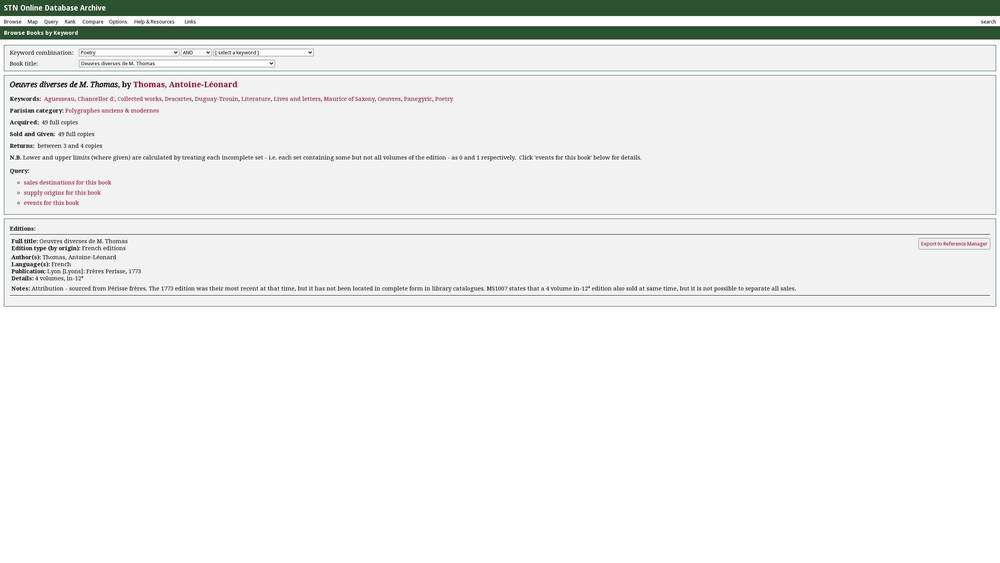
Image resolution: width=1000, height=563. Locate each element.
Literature (256, 98)
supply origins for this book (62, 192)
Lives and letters (297, 98)
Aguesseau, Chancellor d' (79, 98)
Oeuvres (389, 98)
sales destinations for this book (67, 182)
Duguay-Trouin (216, 98)
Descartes (178, 98)
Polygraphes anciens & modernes (112, 110)
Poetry (444, 98)
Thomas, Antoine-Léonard (185, 84)
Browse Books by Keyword (41, 32)
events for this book (51, 202)
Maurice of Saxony (349, 98)
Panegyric (418, 98)
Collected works (140, 98)
